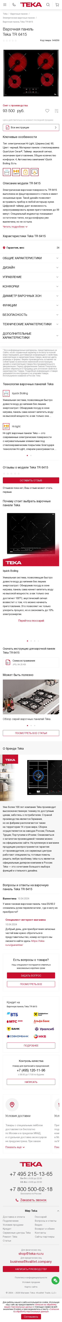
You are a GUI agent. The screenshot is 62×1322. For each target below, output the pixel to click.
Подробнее (31, 1045)
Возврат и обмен (45, 1228)
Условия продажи (13, 1224)
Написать (31, 1082)
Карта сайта (31, 1287)
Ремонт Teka (10, 1236)
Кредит (7, 1228)
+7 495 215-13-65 (31, 1174)
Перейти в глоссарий (31, 620)
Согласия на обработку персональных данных (36, 1310)
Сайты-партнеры (44, 1236)
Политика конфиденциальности (31, 1277)
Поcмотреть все (31, 984)
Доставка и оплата (14, 1217)
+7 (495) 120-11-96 (31, 1070)
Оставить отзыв (31, 480)
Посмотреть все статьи (31, 733)
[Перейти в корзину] (57, 5)
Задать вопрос (31, 975)
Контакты (40, 1232)
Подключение (11, 1221)
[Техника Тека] (31, 4)
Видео (38, 1224)
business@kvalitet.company (31, 1261)
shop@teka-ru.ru (31, 1253)
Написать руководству (31, 1269)
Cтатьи (7, 1240)
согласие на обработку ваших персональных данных (30, 1305)
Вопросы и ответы (45, 1221)
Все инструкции (20, 127)
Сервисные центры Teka (17, 1232)
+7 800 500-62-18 (31, 1189)
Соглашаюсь (31, 1316)
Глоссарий (41, 1217)
